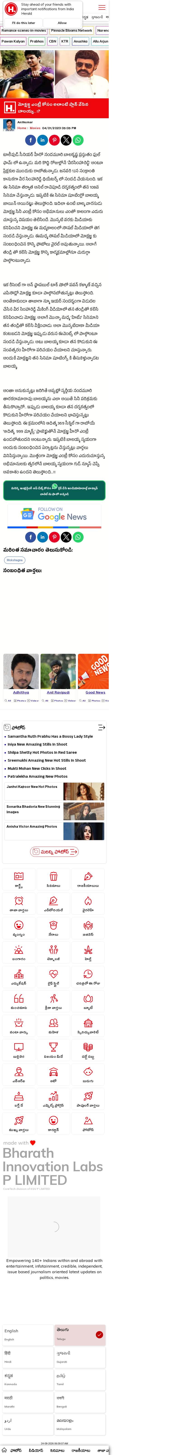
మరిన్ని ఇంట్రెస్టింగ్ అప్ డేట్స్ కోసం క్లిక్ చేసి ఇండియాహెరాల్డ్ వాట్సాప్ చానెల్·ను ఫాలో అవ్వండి (54, 492)
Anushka (80, 41)
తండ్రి (7, 253)
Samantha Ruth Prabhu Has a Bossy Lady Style (50, 736)
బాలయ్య (92, 196)
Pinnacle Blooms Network (71, 30)
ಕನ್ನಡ (84, 17)
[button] (30, 140)
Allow (62, 23)
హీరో (39, 155)
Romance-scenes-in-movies (24, 30)
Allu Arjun (100, 41)
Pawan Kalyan (13, 41)
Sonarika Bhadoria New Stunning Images (33, 810)
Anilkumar (25, 123)
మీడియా (92, 326)
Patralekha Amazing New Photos (38, 776)
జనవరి (65, 172)
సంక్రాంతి (87, 172)
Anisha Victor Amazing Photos (32, 827)
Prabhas (37, 41)
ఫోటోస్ (18, 727)
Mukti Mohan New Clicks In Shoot (37, 769)
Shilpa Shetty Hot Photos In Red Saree (42, 753)
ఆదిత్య (51, 424)
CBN (52, 41)
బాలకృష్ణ (71, 155)
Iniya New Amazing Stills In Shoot (37, 744)
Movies (35, 128)
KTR (64, 41)
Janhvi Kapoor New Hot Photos (32, 787)
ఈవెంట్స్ (65, 334)
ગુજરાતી (97, 17)
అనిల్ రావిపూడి (47, 188)
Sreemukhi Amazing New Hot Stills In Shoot (47, 760)
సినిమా (15, 188)
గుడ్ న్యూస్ (83, 465)
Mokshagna (15, 560)
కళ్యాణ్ (84, 286)
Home (21, 128)
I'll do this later (23, 23)
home (4, 1450)
